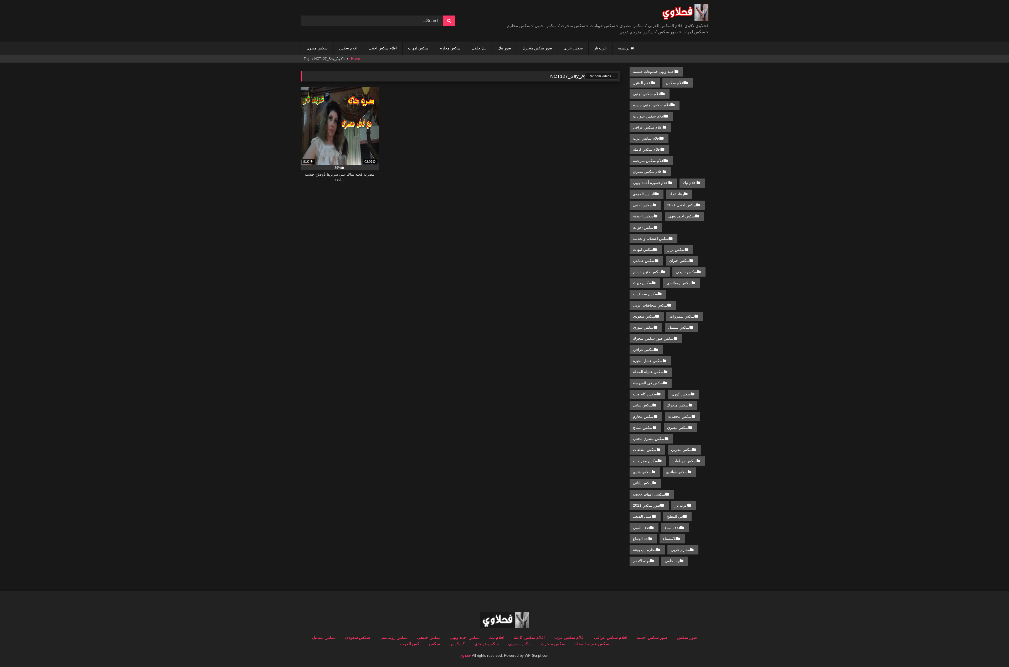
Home (355, 59)
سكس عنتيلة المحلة (648, 372)
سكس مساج (643, 427)
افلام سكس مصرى (648, 172)
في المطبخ (675, 516)
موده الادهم (641, 561)
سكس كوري (681, 394)
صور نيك (504, 48)
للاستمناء (669, 539)
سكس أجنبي (643, 205)
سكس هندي (642, 472)
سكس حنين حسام (647, 272)
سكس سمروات (682, 316)
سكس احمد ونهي (681, 216)
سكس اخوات (643, 227)
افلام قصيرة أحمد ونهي (650, 183)
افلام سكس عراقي (648, 127)
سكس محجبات (680, 416)
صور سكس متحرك (537, 48)
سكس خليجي (686, 272)
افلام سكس (348, 48)
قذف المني (641, 528)
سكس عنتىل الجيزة (648, 361)
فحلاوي (465, 655)
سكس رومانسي (679, 283)
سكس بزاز (676, 249)
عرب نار (600, 48)
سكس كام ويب (645, 394)
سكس (434, 643)
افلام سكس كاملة (647, 149)
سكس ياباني (642, 483)
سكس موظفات (684, 461)
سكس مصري (317, 48)
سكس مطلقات (645, 449)
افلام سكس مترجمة (648, 161)
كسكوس (457, 643)
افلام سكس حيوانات (648, 116)
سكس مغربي (681, 449)
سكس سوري (643, 327)
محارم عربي (680, 550)
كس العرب (409, 643)
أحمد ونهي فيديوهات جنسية (654, 71)
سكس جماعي (644, 260)
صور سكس (687, 637)
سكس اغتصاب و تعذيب (651, 238)
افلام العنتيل (642, 83)
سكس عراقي (643, 350)
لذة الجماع (640, 539)
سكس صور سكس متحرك (653, 338)
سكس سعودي (644, 316)
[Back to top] (992, 651)
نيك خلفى (479, 48)
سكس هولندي (677, 472)
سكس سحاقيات (645, 294)
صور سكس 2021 (646, 505)
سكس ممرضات (645, 461)
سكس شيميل (678, 327)
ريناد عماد (677, 194)
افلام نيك (690, 183)
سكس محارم (450, 48)
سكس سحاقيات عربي (650, 305)
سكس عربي (573, 48)
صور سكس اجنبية (652, 637)
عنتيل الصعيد (642, 516)
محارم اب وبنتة (644, 550)
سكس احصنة (643, 216)
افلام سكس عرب (646, 138)
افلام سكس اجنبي (383, 48)
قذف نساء (672, 528)
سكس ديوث (642, 283)
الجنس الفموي (644, 194)
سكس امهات (418, 48)
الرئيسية (624, 48)
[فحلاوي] (684, 13)
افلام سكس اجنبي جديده (652, 105)
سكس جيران (679, 260)
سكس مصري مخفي (649, 438)
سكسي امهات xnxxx (649, 494)
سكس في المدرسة (648, 383)
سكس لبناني (642, 405)
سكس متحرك (678, 405)
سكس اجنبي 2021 (681, 205)
